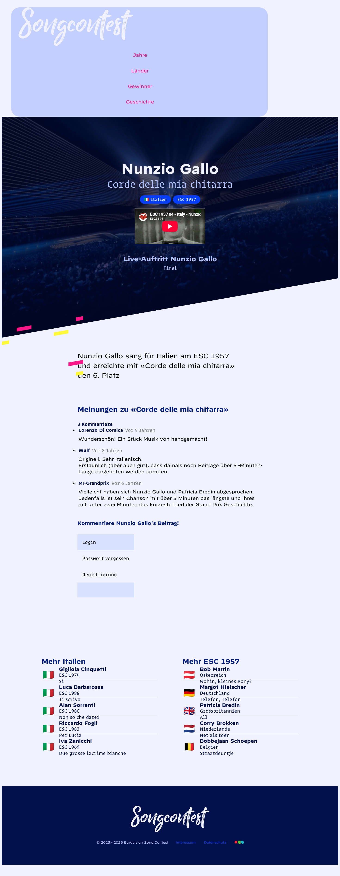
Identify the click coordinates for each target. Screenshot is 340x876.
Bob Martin (215, 669)
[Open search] (21, 114)
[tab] (105, 542)
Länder (140, 70)
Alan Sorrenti (77, 705)
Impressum (186, 842)
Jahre (140, 55)
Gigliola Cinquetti (82, 669)
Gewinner (140, 86)
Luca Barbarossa (81, 687)
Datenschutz (215, 842)
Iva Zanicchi (75, 741)
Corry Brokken (219, 723)
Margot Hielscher (223, 687)
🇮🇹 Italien (155, 199)
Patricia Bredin (220, 705)
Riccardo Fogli (78, 723)
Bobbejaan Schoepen (228, 741)
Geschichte (140, 101)
